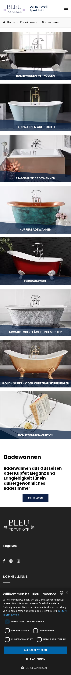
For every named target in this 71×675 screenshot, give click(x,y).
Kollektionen (28, 22)
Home (11, 22)
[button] (35, 668)
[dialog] (35, 631)
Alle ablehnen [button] (35, 659)
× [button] (66, 592)
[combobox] (61, 593)
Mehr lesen (35, 497)
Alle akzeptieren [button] (35, 650)
